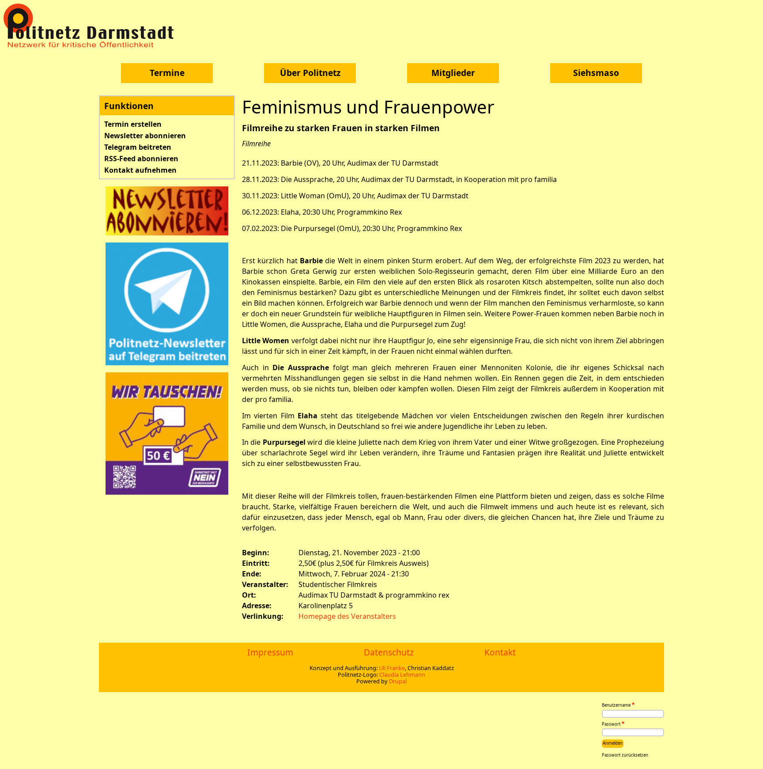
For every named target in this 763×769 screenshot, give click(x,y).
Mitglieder (453, 73)
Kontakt (500, 652)
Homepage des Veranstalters (347, 616)
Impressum (270, 652)
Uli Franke (392, 668)
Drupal (398, 681)
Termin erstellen (133, 124)
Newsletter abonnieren (145, 135)
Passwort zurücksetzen (625, 755)
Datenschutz (389, 652)
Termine (167, 73)
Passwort (611, 724)
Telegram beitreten (137, 147)
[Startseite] (92, 25)
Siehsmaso (596, 73)
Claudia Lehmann (402, 674)
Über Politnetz (310, 73)
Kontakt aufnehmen (140, 170)
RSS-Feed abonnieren (141, 158)
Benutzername (616, 705)
